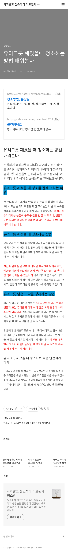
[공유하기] (16, 408)
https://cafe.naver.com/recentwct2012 (30, 119)
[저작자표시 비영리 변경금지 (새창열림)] (44, 408)
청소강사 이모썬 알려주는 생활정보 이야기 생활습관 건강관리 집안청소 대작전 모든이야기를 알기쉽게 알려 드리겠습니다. (26, 505)
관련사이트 (8, 536)
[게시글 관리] (21, 408)
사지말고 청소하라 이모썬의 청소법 (22, 4)
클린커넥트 (14, 124)
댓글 (5, 475)
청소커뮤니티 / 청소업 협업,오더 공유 (29, 129)
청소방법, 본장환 (18, 99)
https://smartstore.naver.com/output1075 (30, 93)
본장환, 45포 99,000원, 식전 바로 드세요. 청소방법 (33, 106)
